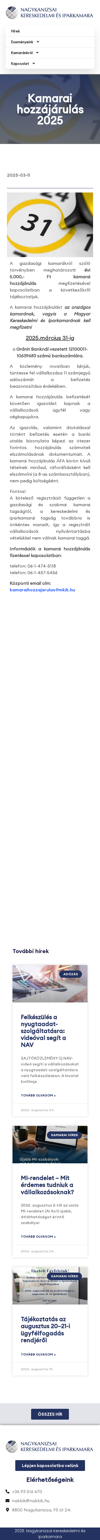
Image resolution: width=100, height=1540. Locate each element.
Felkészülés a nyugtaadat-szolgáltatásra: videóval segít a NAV (43, 1031)
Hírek (15, 31)
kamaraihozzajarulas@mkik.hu (42, 589)
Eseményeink (22, 42)
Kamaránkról (22, 52)
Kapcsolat (20, 63)
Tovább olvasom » (38, 1095)
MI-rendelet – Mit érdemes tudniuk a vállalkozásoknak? (47, 1184)
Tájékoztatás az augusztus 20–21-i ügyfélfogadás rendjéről (45, 1329)
